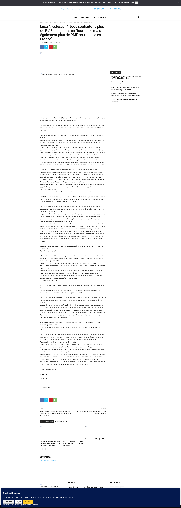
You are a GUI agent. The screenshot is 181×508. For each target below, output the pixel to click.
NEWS (76, 17)
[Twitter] (46, 47)
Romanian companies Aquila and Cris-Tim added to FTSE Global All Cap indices (126, 77)
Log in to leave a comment (48, 460)
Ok (137, 2)
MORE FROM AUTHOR (61, 422)
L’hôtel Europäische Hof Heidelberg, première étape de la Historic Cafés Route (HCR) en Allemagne (50, 443)
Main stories (85, 17)
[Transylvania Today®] (90, 9)
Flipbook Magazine (100, 17)
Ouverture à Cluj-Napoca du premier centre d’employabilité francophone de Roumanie (73, 443)
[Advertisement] (125, 52)
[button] (138, 17)
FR (50, 22)
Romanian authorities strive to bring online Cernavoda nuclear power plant (124, 83)
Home (41, 22)
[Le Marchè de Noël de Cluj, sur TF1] (95, 431)
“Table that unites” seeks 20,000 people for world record (124, 100)
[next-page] (44, 449)
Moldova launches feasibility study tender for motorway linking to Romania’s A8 (125, 89)
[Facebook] (42, 47)
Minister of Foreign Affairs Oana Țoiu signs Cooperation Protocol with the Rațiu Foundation (125, 94)
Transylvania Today (47, 42)
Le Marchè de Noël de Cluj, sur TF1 (94, 439)
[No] (179, 3)
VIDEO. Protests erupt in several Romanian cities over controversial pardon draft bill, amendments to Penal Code (55, 413)
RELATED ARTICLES (47, 422)
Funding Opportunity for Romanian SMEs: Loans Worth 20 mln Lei (91, 412)
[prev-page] (41, 449)
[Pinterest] (51, 47)
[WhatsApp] (55, 47)
